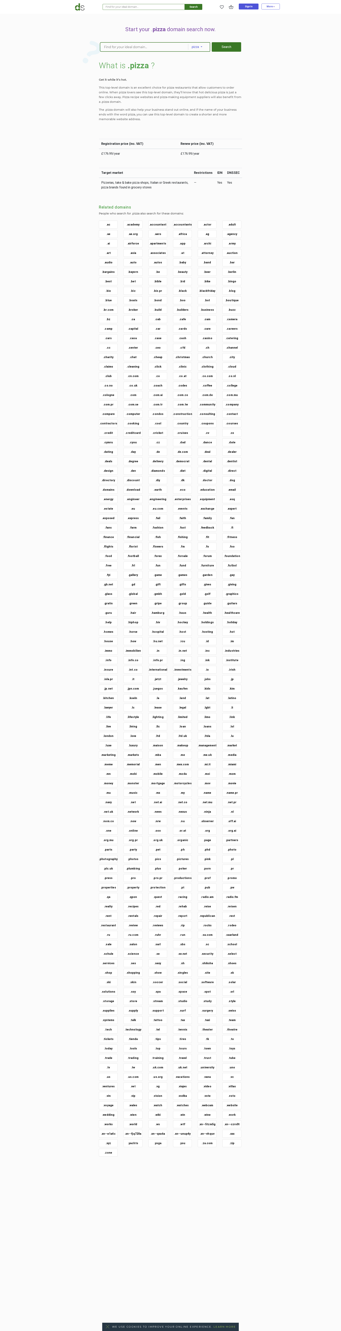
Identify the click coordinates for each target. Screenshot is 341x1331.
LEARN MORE (225, 1326)
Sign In (248, 6)
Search (193, 7)
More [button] (270, 6)
